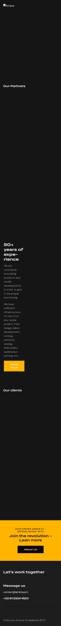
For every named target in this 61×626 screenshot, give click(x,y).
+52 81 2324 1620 (15, 598)
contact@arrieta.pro (15, 592)
